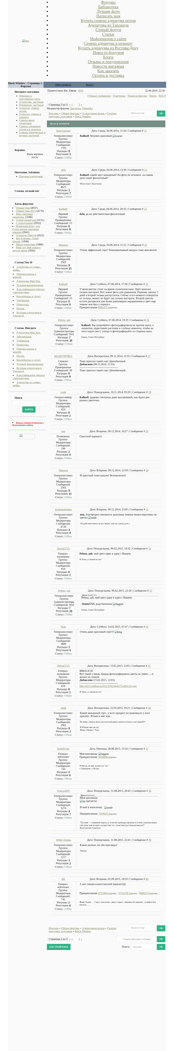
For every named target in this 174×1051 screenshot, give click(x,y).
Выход (89, 84)
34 (147, 626)
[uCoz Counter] (27, 438)
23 (145, 208)
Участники (119, 95)
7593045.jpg (105, 813)
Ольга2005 (63, 790)
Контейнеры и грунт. (28, 296)
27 (149, 356)
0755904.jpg (105, 893)
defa (63, 169)
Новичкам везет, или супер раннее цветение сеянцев (26, 229)
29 (147, 431)
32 (149, 548)
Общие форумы (70, 113)
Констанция (63, 130)
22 (145, 169)
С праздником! (24, 223)
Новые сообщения (99, 95)
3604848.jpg (105, 757)
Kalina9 (63, 208)
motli (63, 707)
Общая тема (23, 207)
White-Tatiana (63, 839)
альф (63, 392)
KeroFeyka (63, 748)
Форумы (53, 113)
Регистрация (78, 84)
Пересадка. (22, 304)
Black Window (83, 116)
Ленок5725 (63, 548)
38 (150, 790)
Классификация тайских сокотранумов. (29, 291)
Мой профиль (63, 84)
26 (147, 320)
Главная (50, 84)
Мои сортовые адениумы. (22, 215)
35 (149, 665)
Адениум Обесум (26, 235)
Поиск (153, 95)
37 (147, 748)
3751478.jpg (125, 893)
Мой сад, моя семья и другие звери (26, 249)
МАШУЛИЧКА (63, 356)
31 (147, 509)
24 (145, 245)
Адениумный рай (26, 220)
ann (63, 431)
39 (150, 839)
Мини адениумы (25, 244)
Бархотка (75, 108)
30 (147, 470)
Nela (63, 626)
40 (147, 879)
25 (146, 284)
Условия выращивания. (30, 285)
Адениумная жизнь (93, 113)
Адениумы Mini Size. (28, 281)
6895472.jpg (105, 307)
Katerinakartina (63, 509)
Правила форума (137, 95)
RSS (80, 90)
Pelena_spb (64, 320)
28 (149, 392)
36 (149, 707)
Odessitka (87, 108)
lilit (63, 879)
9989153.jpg (146, 893)
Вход (96, 84)
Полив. (20, 308)
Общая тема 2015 (26, 210)
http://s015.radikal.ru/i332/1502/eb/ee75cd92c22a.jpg (108, 686)
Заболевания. (24, 336)
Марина (63, 245)
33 (150, 590)
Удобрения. (23, 300)
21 (145, 130)
